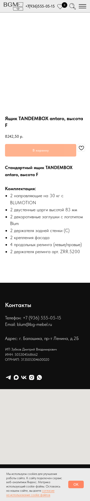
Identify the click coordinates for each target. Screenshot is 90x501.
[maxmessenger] (16, 377)
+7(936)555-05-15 (39, 6)
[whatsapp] (39, 377)
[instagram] (31, 377)
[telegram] (8, 377)
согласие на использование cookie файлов (30, 493)
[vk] (24, 377)
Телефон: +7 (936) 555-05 (30, 317)
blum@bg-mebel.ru (34, 324)
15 (59, 317)
